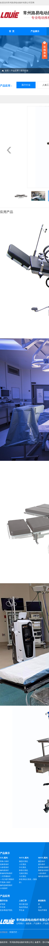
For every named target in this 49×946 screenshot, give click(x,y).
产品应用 (15, 71)
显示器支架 (23, 904)
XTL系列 (4, 858)
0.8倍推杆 (4, 888)
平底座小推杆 (5, 882)
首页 (7, 71)
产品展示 (35, 31)
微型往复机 (23, 861)
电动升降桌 (23, 907)
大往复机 (22, 876)
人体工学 (23, 901)
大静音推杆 (4, 867)
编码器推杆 (4, 870)
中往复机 (22, 867)
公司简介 (20, 923)
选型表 (29, 923)
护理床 (2, 904)
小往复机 (22, 864)
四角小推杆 (4, 861)
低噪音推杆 (4, 864)
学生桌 (21, 910)
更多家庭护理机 (6, 910)
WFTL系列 (23, 858)
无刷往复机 (23, 873)
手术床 (2, 907)
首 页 (11, 31)
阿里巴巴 (13, 932)
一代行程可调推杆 (7, 879)
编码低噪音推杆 (6, 885)
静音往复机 (23, 870)
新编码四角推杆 (6, 873)
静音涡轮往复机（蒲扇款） (28, 880)
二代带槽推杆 (5, 876)
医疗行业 (24, 71)
